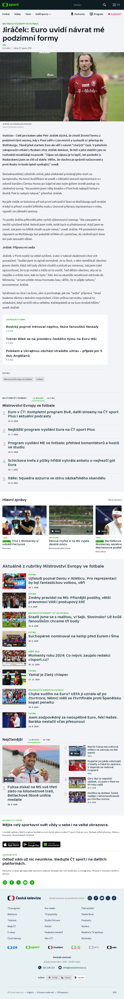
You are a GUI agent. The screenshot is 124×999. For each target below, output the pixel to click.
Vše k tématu (115, 499)
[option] (53, 977)
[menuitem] (6, 14)
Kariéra (85, 926)
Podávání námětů (54, 932)
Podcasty (86, 920)
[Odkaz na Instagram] (4, 882)
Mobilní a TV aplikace (92, 932)
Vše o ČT (49, 938)
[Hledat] (104, 5)
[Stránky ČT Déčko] (75, 948)
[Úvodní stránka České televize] (24, 898)
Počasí (48, 926)
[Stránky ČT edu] (111, 948)
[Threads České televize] (114, 898)
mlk (4, 45)
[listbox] (66, 977)
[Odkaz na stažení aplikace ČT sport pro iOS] (11, 844)
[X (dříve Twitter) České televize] (108, 898)
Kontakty (86, 938)
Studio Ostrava (52, 920)
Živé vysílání (88, 908)
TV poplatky (51, 914)
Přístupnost (62, 992)
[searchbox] (87, 5)
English (30, 992)
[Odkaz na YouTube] (25, 882)
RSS (114, 992)
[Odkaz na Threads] (32, 882)
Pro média (50, 908)
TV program (14, 908)
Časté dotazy (14, 938)
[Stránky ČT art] (94, 948)
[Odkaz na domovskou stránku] (15, 5)
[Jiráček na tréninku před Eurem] (62, 86)
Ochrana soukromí (45, 992)
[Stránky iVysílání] (55, 948)
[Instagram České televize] (89, 898)
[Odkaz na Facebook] (11, 882)
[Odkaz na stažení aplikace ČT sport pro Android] (31, 844)
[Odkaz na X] (18, 882)
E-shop (11, 932)
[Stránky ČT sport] (32, 948)
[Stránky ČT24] (12, 948)
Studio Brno (88, 914)
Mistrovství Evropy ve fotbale (20, 23)
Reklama (12, 914)
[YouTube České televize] (102, 898)
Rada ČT (12, 926)
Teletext (12, 920)
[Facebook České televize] (95, 898)
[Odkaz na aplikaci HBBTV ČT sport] (51, 844)
